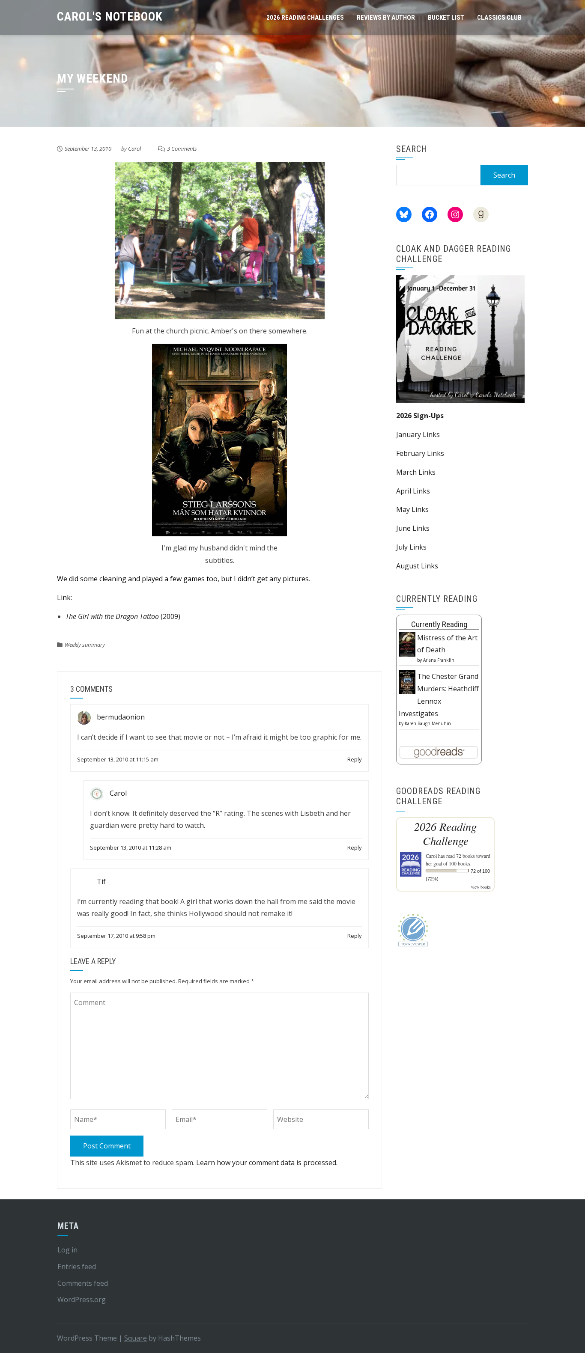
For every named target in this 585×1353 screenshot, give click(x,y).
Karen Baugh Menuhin (428, 723)
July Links (411, 547)
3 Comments (182, 148)
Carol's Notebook (110, 16)
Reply (354, 759)
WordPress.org (81, 1299)
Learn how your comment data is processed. (266, 1162)
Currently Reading (439, 624)
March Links (416, 472)
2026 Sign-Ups (420, 415)
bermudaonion (121, 717)
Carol (134, 148)
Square (135, 1338)
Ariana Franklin (438, 660)
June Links (413, 528)
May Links (412, 509)
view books (481, 887)
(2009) (123, 616)
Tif (101, 881)
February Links (420, 453)
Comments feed (82, 1283)
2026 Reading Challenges (305, 17)
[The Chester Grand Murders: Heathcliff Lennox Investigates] (407, 681)
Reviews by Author (386, 17)
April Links (413, 491)
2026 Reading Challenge (445, 833)
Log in (67, 1250)
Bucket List (446, 17)
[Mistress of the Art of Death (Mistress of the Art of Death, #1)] (407, 643)
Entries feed (76, 1266)
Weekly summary (85, 644)
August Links (417, 566)
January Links (418, 434)
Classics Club (499, 17)
